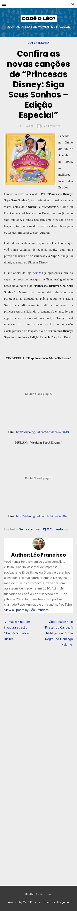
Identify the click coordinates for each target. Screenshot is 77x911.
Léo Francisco (52, 126)
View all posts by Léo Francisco (26, 610)
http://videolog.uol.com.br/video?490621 (42, 516)
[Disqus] (38, 710)
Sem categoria (38, 43)
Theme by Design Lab (56, 902)
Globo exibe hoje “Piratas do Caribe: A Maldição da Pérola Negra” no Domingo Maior (58, 633)
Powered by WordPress (22, 902)
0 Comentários (57, 529)
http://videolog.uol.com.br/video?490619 (42, 432)
